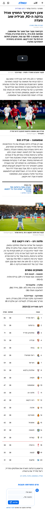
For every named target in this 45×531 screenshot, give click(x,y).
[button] (35, 3)
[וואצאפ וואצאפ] (8, 3)
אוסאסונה (34, 476)
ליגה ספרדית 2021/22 (32, 307)
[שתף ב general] (4, 3)
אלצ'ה (29, 476)
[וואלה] (22, 3)
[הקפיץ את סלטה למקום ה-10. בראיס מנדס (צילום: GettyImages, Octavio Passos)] (22, 219)
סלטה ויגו (23, 476)
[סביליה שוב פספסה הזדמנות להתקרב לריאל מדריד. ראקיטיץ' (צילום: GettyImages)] (22, 118)
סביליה (40, 476)
